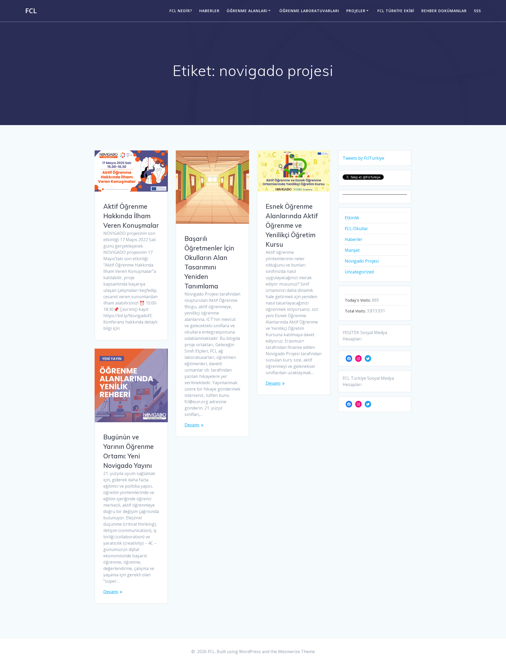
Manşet (352, 250)
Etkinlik (352, 218)
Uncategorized (359, 272)
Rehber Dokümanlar (444, 10)
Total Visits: (356, 311)
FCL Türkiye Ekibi (395, 10)
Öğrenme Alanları (247, 10)
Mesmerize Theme (296, 651)
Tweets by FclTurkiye (363, 158)
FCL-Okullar (356, 228)
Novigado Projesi (362, 261)
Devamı (191, 425)
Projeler (356, 10)
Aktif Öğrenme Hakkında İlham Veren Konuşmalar (131, 215)
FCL (31, 10)
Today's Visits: (358, 300)
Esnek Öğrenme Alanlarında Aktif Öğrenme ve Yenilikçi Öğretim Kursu (292, 225)
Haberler (209, 10)
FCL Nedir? (180, 10)
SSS (477, 10)
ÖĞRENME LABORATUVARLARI (309, 10)
